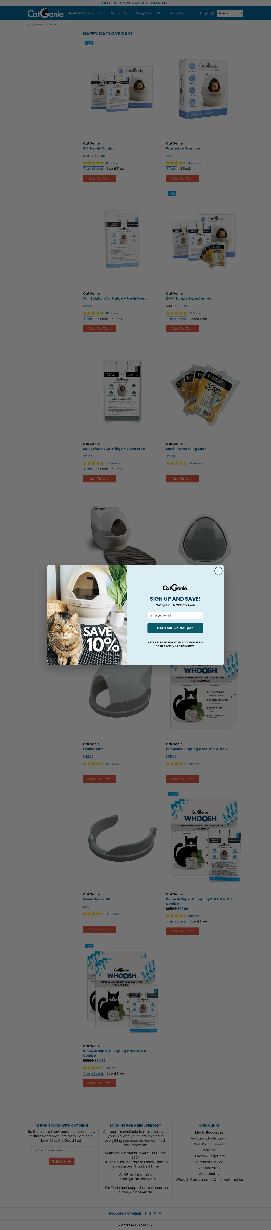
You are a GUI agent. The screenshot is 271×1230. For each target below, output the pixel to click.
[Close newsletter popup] (218, 571)
